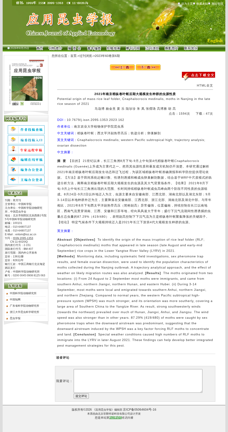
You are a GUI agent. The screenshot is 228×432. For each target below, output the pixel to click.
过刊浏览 (85, 56)
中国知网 (15, 299)
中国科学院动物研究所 (23, 293)
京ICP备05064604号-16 (139, 409)
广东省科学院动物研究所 (24, 305)
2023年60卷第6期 (107, 56)
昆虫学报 (15, 318)
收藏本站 (202, 3)
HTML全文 (205, 85)
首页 (73, 56)
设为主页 (187, 3)
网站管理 (217, 3)
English (215, 40)
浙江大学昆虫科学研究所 (24, 312)
